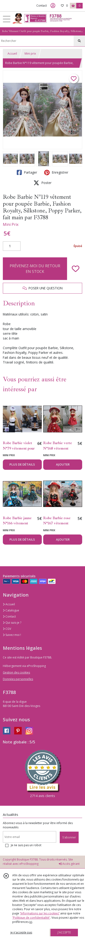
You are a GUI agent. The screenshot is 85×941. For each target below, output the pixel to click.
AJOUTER (63, 464)
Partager (30, 172)
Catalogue (12, 610)
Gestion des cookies (16, 672)
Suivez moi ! (13, 635)
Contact (41, 6)
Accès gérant (71, 864)
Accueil (12, 54)
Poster (45, 182)
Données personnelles (18, 679)
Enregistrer (59, 172)
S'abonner (69, 837)
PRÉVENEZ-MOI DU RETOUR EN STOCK (35, 268)
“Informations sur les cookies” (40, 913)
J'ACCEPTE (64, 932)
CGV (8, 629)
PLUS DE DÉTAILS (22, 464)
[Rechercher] (79, 41)
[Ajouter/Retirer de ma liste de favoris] (75, 268)
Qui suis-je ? (13, 623)
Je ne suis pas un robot (26, 845)
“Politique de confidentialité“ (31, 918)
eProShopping (28, 864)
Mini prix (30, 54)
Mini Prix (10, 224)
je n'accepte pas (21, 932)
